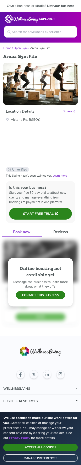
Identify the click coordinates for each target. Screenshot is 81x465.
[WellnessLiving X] (34, 374)
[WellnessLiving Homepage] (40, 351)
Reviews (60, 231)
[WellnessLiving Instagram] (60, 374)
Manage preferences (40, 458)
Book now (21, 231)
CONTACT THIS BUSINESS (40, 295)
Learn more (60, 176)
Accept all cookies (40, 447)
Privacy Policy (19, 438)
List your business (60, 6)
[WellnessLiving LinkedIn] (47, 374)
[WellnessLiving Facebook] (20, 374)
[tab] (22, 232)
